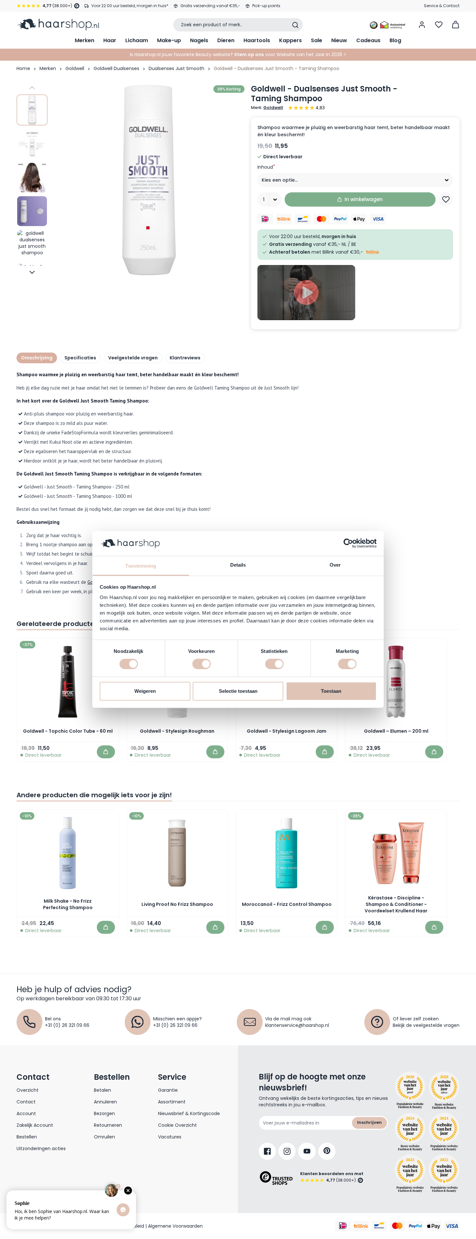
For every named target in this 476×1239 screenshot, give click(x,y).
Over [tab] (335, 565)
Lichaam (136, 40)
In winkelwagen (364, 199)
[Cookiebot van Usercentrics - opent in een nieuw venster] (348, 543)
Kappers (290, 40)
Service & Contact (441, 5)
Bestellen (27, 1137)
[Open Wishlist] (439, 25)
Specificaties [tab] (80, 358)
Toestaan (331, 691)
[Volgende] (32, 272)
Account (26, 1113)
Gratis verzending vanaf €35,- (210, 5)
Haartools (257, 40)
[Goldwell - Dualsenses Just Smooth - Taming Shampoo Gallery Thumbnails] (32, 180)
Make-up (169, 40)
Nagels (199, 40)
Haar (109, 40)
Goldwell (74, 68)
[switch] (201, 664)
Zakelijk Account (35, 1125)
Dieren (225, 40)
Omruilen (104, 1137)
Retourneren (108, 1125)
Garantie (168, 1090)
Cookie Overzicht (177, 1125)
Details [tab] (238, 565)
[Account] (422, 25)
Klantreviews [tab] (185, 358)
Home (23, 68)
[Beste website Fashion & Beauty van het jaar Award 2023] (410, 1173)
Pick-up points (266, 5)
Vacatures (169, 1137)
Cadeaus (368, 40)
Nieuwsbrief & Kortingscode (189, 1113)
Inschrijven (369, 1122)
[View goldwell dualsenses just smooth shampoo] (32, 110)
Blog (395, 40)
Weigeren (145, 691)
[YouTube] (307, 1151)
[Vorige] (32, 88)
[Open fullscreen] (148, 180)
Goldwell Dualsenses (116, 68)
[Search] (295, 25)
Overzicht (28, 1090)
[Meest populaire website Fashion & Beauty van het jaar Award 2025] (444, 1090)
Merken (84, 40)
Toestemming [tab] (140, 566)
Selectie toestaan (238, 691)
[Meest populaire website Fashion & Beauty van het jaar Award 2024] (444, 1132)
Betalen (102, 1090)
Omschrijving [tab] (36, 358)
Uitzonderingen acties (41, 1148)
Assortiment (172, 1102)
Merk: (267, 108)
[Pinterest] (326, 1151)
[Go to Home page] (58, 24)
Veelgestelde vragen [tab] (133, 358)
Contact (26, 1102)
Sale (316, 40)
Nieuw (339, 40)
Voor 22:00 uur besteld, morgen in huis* (129, 5)
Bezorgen (104, 1113)
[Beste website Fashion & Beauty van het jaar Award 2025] (410, 1090)
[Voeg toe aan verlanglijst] (446, 199)
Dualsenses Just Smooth (176, 68)
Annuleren (105, 1102)
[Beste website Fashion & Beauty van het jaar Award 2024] (410, 1132)
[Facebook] (267, 1151)
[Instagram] (287, 1151)
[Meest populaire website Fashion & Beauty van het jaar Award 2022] (444, 1173)
